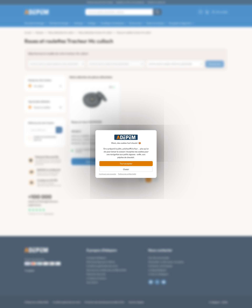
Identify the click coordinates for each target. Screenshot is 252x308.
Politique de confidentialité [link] (127, 174)
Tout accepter (126, 163)
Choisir (126, 169)
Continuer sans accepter (107, 174)
